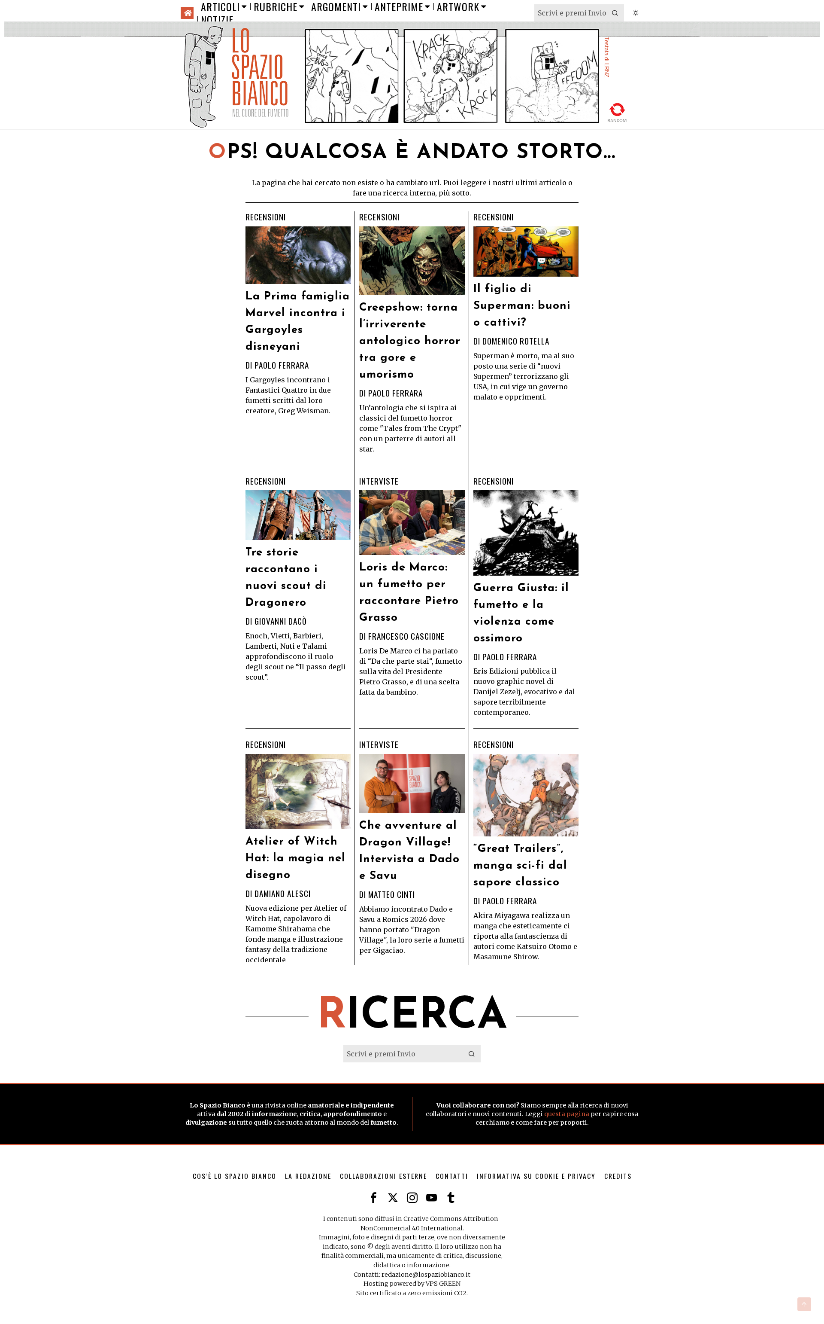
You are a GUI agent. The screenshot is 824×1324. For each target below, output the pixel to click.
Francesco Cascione (406, 636)
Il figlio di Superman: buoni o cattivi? (522, 306)
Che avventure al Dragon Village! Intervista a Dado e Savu (409, 851)
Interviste (379, 481)
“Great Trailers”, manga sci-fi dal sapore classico (520, 865)
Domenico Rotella (515, 341)
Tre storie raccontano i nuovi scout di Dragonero (286, 578)
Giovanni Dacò (280, 621)
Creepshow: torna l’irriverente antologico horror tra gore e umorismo (409, 341)
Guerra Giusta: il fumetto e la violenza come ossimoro (521, 613)
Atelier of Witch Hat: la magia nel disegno (295, 858)
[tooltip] (373, 1198)
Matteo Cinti (391, 894)
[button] (615, 12)
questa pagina (566, 1114)
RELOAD (617, 111)
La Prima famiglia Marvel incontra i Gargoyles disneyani (297, 322)
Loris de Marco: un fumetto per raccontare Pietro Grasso (409, 593)
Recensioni (265, 217)
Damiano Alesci (282, 893)
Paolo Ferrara (281, 365)
